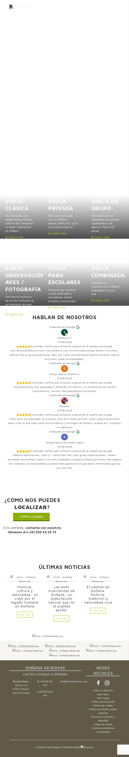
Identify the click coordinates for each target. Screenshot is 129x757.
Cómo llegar (31, 516)
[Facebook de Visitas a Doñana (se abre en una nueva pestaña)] (99, 684)
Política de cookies (103, 705)
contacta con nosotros (43, 528)
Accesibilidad (103, 732)
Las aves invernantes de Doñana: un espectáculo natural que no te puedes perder (61, 598)
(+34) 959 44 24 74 (41, 532)
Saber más (15, 237)
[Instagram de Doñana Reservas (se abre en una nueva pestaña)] (107, 684)
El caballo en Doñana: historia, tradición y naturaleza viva (98, 594)
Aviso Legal (103, 698)
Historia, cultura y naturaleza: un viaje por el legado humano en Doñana (25, 596)
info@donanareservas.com (74, 681)
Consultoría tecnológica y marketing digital (58, 747)
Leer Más (24, 614)
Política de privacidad (103, 702)
